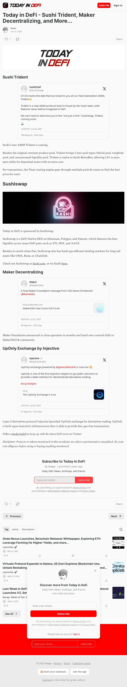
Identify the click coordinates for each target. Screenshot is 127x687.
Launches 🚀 (10, 547)
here (64, 263)
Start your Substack (54, 671)
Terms (67, 663)
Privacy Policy (88, 624)
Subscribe (104, 5)
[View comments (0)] (40, 556)
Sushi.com (39, 263)
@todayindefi (18, 434)
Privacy (58, 663)
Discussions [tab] (28, 529)
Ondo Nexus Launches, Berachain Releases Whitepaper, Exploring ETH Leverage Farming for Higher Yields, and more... (52, 540)
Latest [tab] (15, 529)
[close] (95, 570)
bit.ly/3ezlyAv (28, 383)
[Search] (121, 529)
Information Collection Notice (62, 624)
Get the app (79, 671)
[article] (63, 547)
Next (114, 516)
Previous (15, 516)
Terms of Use (79, 621)
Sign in (118, 5)
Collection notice (81, 663)
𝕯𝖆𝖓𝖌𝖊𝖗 (13, 28)
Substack (47, 680)
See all (9, 613)
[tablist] (19, 529)
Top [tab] (6, 529)
